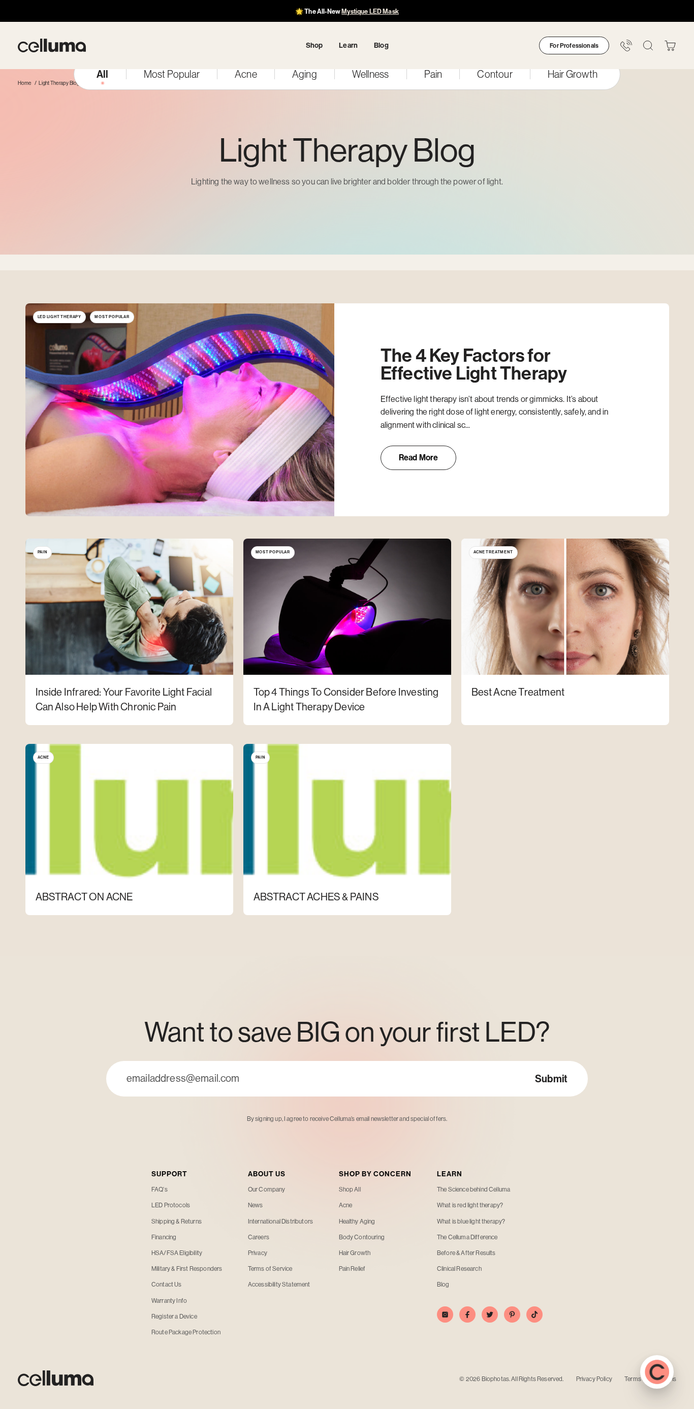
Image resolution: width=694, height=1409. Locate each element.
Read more (427, 461)
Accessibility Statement (279, 1284)
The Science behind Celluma (473, 1189)
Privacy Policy (594, 1379)
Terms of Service (270, 1268)
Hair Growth (572, 74)
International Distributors (280, 1221)
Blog (443, 1284)
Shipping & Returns (176, 1221)
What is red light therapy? (470, 1205)
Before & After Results (466, 1253)
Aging (304, 74)
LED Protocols (170, 1205)
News (255, 1205)
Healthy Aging (357, 1221)
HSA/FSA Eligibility (176, 1253)
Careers (258, 1237)
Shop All (350, 1189)
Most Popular (172, 74)
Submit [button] (551, 1079)
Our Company (267, 1189)
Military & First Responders (186, 1268)
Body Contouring (362, 1237)
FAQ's (159, 1189)
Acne (246, 74)
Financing (163, 1237)
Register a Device (174, 1316)
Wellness (370, 74)
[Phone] (626, 45)
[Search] (648, 45)
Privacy (257, 1253)
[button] (670, 46)
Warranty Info (169, 1300)
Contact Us (166, 1284)
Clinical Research (459, 1268)
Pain (433, 74)
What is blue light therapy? (471, 1221)
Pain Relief (352, 1268)
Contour (494, 74)
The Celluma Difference (467, 1237)
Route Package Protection (185, 1332)
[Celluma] (52, 46)
